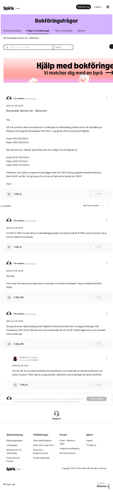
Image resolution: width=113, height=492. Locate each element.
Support (89, 440)
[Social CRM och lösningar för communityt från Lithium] (103, 485)
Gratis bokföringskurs (42, 440)
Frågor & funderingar (37, 30)
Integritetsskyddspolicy (70, 448)
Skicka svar (96, 398)
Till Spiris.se (91, 445)
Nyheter (81, 30)
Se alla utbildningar (41, 458)
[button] (107, 98)
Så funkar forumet (68, 453)
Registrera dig (83, 7)
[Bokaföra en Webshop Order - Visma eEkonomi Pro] (107, 205)
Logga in (98, 7)
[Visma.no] (11, 8)
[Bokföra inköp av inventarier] (103, 205)
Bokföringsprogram (14, 440)
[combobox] (36, 47)
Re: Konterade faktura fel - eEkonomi (21, 38)
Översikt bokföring (12, 30)
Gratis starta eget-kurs (43, 445)
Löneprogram (12, 445)
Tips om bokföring (63, 30)
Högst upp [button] (10, 484)
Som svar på (28, 360)
